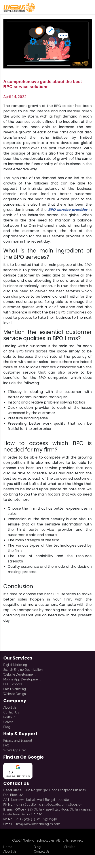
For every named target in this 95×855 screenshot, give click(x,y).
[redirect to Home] (19, 7)
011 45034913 (26, 819)
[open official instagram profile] (22, 834)
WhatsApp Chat (14, 750)
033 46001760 (49, 804)
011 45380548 (47, 819)
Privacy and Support (17, 740)
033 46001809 (27, 804)
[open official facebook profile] (5, 834)
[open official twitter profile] (56, 834)
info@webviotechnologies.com (37, 824)
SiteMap (70, 847)
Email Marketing (14, 689)
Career (8, 722)
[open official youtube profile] (73, 834)
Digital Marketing (15, 665)
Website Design (14, 694)
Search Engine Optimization (23, 669)
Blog (6, 727)
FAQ (6, 745)
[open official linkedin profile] (39, 834)
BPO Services (12, 684)
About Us (10, 707)
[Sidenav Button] (90, 7)
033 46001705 (72, 804)
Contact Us (11, 712)
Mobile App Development (21, 679)
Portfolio (9, 717)
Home (7, 847)
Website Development (19, 674)
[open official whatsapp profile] (90, 834)
